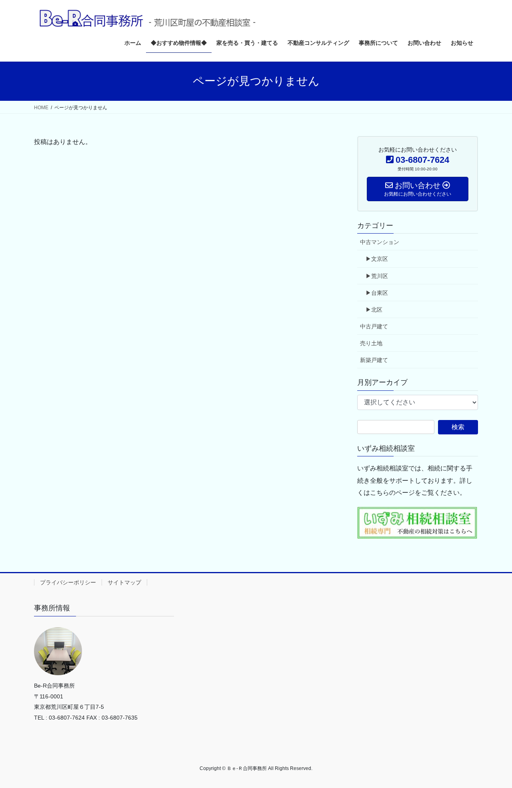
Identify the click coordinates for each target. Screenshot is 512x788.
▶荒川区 (377, 276)
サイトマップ (124, 582)
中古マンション (379, 242)
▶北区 (374, 309)
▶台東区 (377, 293)
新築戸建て (374, 360)
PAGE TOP (492, 757)
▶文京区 (377, 259)
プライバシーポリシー (68, 582)
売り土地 (371, 343)
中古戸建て (374, 326)
